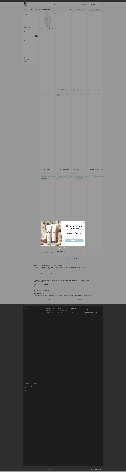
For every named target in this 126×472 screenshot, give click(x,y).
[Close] (84, 222)
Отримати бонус (74, 240)
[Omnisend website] (63, 248)
